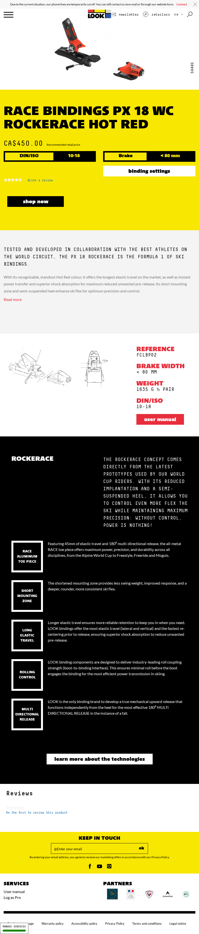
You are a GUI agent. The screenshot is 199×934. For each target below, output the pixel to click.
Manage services (14, 926)
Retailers (159, 14)
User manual (160, 419)
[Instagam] (109, 867)
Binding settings (149, 171)
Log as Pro (12, 897)
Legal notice (177, 923)
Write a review (40, 181)
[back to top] (185, 920)
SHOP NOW (35, 202)
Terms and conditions (147, 923)
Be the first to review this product (36, 812)
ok (141, 848)
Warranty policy (52, 923)
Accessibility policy (84, 923)
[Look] (99, 17)
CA (177, 14)
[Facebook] (90, 867)
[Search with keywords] (190, 14)
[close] (195, 4)
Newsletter (128, 14)
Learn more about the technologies (99, 759)
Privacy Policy (114, 923)
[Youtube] (99, 867)
